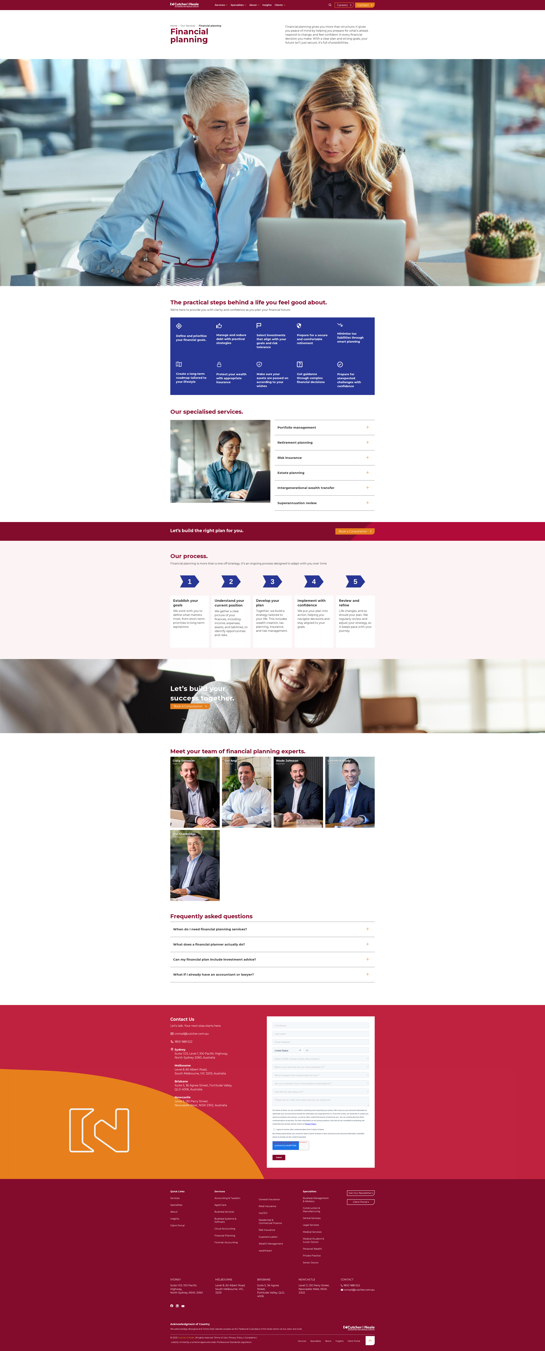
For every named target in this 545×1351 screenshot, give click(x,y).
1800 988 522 (183, 1041)
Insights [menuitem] (174, 1218)
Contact (363, 5)
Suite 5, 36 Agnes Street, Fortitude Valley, (203, 1085)
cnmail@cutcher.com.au (192, 1033)
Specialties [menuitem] (176, 1205)
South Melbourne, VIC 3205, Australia (200, 1073)
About (253, 5)
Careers (342, 5)
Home (173, 25)
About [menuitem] (174, 1211)
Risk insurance (289, 458)
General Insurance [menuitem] (269, 1199)
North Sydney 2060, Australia (195, 1057)
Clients (279, 5)
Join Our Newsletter (360, 1193)
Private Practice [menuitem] (312, 1255)
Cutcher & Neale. (186, 1337)
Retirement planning (295, 443)
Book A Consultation (188, 706)
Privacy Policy (236, 1337)
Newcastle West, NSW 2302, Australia (201, 1105)
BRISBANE (264, 1279)
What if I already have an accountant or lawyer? (213, 974)
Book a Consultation (353, 531)
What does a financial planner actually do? (209, 944)
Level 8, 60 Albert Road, (191, 1069)
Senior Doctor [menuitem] (311, 1262)
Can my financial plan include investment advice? (214, 959)
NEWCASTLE (307, 1279)
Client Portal (360, 1202)
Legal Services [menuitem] (311, 1225)
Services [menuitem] (175, 1198)
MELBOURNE (223, 1279)
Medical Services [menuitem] (312, 1232)
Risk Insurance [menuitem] (267, 1230)
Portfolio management (296, 427)
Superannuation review (297, 503)
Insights (267, 5)
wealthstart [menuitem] (265, 1250)
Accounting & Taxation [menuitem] (227, 1198)
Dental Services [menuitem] (311, 1218)
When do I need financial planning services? (210, 929)
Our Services (188, 25)
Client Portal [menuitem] (177, 1225)
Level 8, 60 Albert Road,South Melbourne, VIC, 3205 (230, 1289)
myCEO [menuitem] (263, 1213)
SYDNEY (175, 1279)
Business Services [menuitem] (224, 1211)
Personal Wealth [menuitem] (312, 1249)
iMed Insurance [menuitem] (267, 1206)
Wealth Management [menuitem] (271, 1243)
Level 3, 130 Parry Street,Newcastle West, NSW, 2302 (314, 1289)
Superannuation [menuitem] (268, 1237)
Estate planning (290, 473)
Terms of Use (220, 1337)
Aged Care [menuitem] (220, 1205)
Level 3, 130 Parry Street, (191, 1101)
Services (220, 5)
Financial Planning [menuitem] (224, 1235)
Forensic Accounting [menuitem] (226, 1242)
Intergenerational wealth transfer (305, 488)
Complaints (250, 1337)
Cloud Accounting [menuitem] (224, 1228)
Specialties (237, 5)
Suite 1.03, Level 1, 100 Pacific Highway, (201, 1053)
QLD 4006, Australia (188, 1089)
